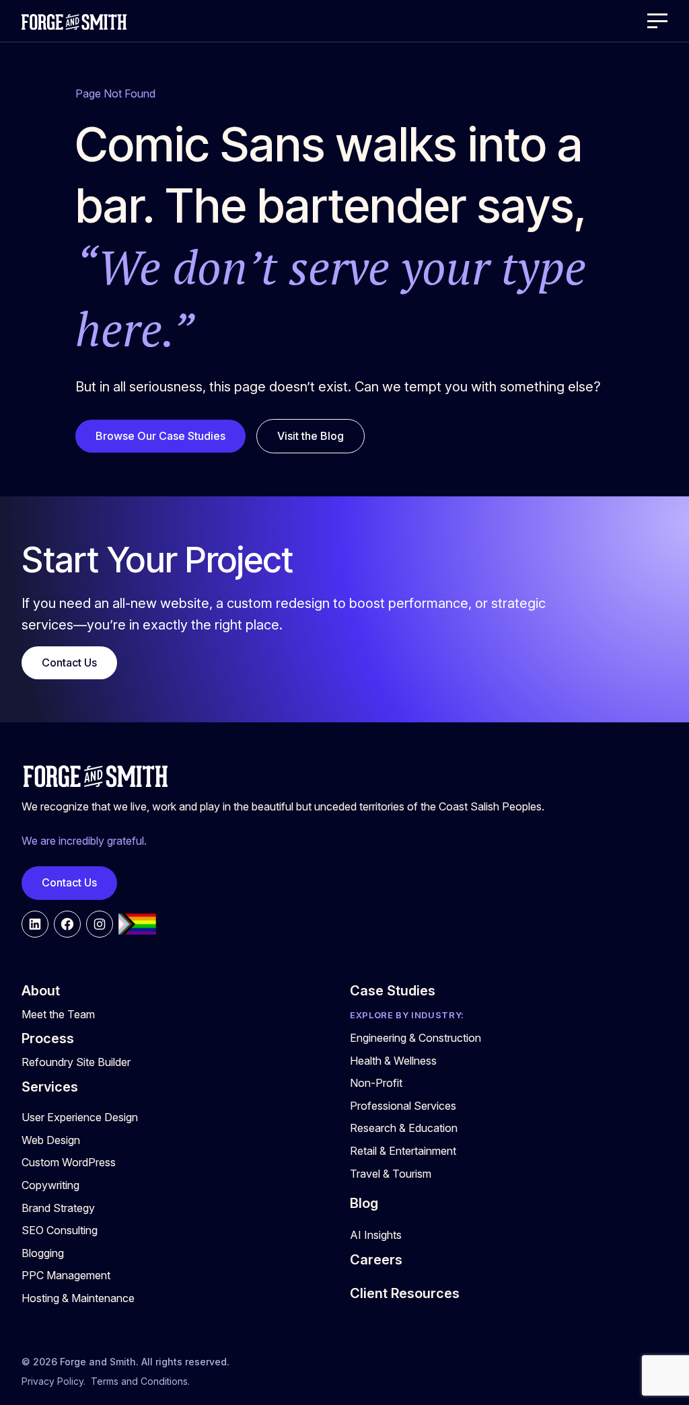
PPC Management (66, 1275)
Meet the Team (58, 1014)
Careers (376, 1260)
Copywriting (50, 1185)
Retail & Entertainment (403, 1150)
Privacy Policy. (53, 1381)
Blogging (43, 1253)
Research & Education (404, 1128)
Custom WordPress (69, 1162)
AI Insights (376, 1235)
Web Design (51, 1140)
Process (48, 1038)
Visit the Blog (310, 436)
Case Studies (392, 991)
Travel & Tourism (390, 1173)
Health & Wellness (393, 1060)
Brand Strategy (58, 1208)
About (41, 991)
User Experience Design (80, 1117)
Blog (364, 1203)
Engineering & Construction (415, 1038)
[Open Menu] (657, 21)
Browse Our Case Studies (160, 436)
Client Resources (405, 1293)
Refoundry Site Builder (76, 1062)
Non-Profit (376, 1083)
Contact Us (69, 662)
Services (50, 1087)
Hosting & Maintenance (78, 1298)
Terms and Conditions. (140, 1381)
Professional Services (403, 1105)
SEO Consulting (60, 1230)
